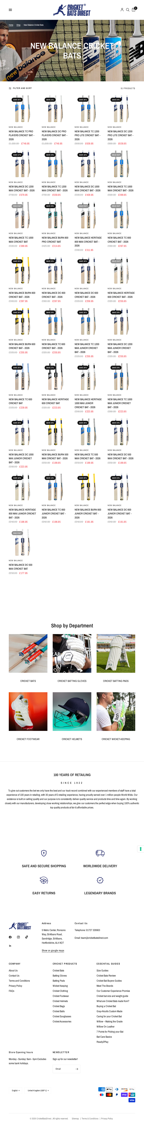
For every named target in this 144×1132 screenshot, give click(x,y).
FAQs (11, 991)
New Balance (16, 127)
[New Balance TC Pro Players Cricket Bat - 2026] (23, 109)
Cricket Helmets (60, 1001)
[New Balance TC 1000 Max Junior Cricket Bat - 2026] (121, 377)
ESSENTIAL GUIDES (108, 963)
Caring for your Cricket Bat (109, 1016)
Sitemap (75, 1118)
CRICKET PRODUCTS (65, 963)
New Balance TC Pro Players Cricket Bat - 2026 (21, 135)
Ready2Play (102, 1042)
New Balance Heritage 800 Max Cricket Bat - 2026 (88, 241)
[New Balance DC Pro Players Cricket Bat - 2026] (56, 109)
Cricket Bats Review (106, 975)
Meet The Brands (105, 986)
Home (11, 25)
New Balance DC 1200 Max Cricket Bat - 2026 (22, 188)
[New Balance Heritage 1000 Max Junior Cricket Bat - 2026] (88, 377)
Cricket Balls (59, 1011)
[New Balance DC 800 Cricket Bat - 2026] (56, 270)
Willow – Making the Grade (110, 1021)
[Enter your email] (76, 1069)
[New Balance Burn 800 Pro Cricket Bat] (56, 215)
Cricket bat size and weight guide (112, 996)
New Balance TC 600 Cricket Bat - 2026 (53, 346)
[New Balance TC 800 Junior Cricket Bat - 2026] (56, 487)
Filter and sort (22, 88)
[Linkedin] (13, 946)
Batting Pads (59, 980)
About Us (13, 970)
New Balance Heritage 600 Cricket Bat (55, 401)
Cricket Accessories (62, 1021)
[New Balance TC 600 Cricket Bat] (23, 377)
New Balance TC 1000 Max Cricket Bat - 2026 (120, 188)
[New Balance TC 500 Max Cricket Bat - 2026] (88, 432)
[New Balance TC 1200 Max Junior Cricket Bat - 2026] (88, 321)
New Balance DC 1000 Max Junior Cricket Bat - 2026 (21, 458)
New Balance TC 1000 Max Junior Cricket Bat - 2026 (120, 403)
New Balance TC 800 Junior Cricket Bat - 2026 (54, 513)
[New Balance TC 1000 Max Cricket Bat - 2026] (121, 164)
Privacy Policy (15, 986)
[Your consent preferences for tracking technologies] (140, 849)
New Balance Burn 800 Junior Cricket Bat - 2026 (88, 513)
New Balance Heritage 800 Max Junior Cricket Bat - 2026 (22, 513)
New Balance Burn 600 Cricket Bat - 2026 (22, 346)
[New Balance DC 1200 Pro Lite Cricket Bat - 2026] (121, 109)
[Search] (128, 10)
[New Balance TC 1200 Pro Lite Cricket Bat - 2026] (88, 109)
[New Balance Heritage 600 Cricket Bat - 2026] (121, 270)
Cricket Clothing (60, 991)
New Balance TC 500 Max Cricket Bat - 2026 (87, 456)
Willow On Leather (105, 1026)
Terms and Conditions (19, 980)
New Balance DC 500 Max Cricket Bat (20, 567)
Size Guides (102, 970)
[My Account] (122, 10)
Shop (18, 25)
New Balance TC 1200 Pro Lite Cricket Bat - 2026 (87, 135)
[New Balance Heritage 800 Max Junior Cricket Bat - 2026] (23, 487)
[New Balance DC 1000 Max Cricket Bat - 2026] (88, 164)
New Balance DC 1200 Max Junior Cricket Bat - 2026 (120, 348)
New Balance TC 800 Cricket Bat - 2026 (119, 240)
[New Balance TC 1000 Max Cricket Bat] (23, 215)
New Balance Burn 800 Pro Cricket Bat (55, 240)
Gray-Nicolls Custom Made (109, 1011)
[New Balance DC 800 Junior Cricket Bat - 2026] (121, 487)
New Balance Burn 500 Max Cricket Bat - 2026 (55, 456)
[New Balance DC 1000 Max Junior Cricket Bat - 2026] (23, 432)
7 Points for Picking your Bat (110, 1031)
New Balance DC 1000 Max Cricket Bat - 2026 (87, 188)
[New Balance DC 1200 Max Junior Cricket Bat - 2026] (121, 321)
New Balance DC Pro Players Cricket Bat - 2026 (54, 135)
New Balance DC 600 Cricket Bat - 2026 (86, 295)
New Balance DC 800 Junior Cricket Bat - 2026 (120, 513)
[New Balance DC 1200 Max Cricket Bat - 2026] (23, 164)
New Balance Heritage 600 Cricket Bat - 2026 (121, 295)
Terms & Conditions (90, 1118)
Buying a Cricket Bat (106, 1006)
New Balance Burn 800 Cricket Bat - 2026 (22, 295)
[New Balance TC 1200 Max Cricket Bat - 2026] (56, 164)
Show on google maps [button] (53, 950)
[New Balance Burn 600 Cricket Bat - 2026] (23, 321)
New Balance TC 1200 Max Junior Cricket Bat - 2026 (87, 348)
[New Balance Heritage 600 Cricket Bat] (56, 377)
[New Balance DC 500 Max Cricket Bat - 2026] (121, 432)
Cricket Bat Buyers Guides (109, 980)
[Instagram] (21, 937)
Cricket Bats (58, 970)
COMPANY (15, 963)
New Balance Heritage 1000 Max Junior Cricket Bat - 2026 (88, 403)
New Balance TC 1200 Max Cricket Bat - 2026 (55, 188)
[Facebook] (13, 937)
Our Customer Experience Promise (113, 991)
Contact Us (14, 975)
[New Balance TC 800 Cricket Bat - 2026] (121, 215)
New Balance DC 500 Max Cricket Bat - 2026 (120, 456)
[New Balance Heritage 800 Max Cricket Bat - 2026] (88, 215)
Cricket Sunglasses (62, 1016)
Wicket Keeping (60, 986)
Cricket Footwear (61, 996)
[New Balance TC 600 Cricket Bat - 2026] (56, 321)
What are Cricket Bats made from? (113, 1001)
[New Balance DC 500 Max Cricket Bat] (23, 542)
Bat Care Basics (104, 1037)
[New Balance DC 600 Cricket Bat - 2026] (88, 270)
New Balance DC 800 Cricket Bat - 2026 (53, 295)
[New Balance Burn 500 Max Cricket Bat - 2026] (56, 432)
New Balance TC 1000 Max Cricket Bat (21, 240)
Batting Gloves (60, 975)
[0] (133, 10)
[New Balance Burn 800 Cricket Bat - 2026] (23, 270)
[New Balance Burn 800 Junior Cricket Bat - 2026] (88, 487)
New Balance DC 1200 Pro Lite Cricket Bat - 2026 (120, 135)
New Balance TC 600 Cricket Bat (20, 401)
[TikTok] (29, 937)
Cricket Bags (59, 1006)
